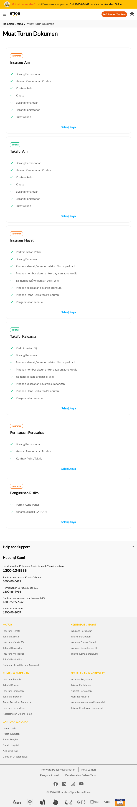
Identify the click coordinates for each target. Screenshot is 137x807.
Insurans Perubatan (81, 630)
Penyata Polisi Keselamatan (58, 769)
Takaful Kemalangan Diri (84, 653)
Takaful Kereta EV (12, 647)
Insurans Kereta (11, 630)
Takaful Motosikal (12, 659)
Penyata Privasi (49, 775)
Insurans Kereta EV (13, 642)
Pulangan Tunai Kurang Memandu (21, 665)
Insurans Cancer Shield (83, 642)
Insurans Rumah (12, 679)
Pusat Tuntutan (11, 733)
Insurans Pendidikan (14, 707)
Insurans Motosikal (13, 653)
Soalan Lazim (10, 727)
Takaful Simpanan (12, 696)
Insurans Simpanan (13, 690)
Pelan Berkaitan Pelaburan (17, 702)
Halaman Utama (13, 23)
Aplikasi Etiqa (10, 750)
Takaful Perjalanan (81, 685)
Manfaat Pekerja (80, 696)
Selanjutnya (68, 127)
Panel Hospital (11, 745)
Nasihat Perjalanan (81, 690)
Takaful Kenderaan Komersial (87, 707)
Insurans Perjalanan (82, 679)
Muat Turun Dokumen (40, 23)
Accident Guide (112, 4)
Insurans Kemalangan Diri (85, 647)
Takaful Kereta (11, 636)
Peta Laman (88, 769)
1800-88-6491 (83, 4)
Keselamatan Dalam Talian (17, 713)
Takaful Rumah (11, 685)
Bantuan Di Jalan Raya (15, 756)
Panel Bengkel (10, 739)
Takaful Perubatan (81, 636)
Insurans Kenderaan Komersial (88, 702)
